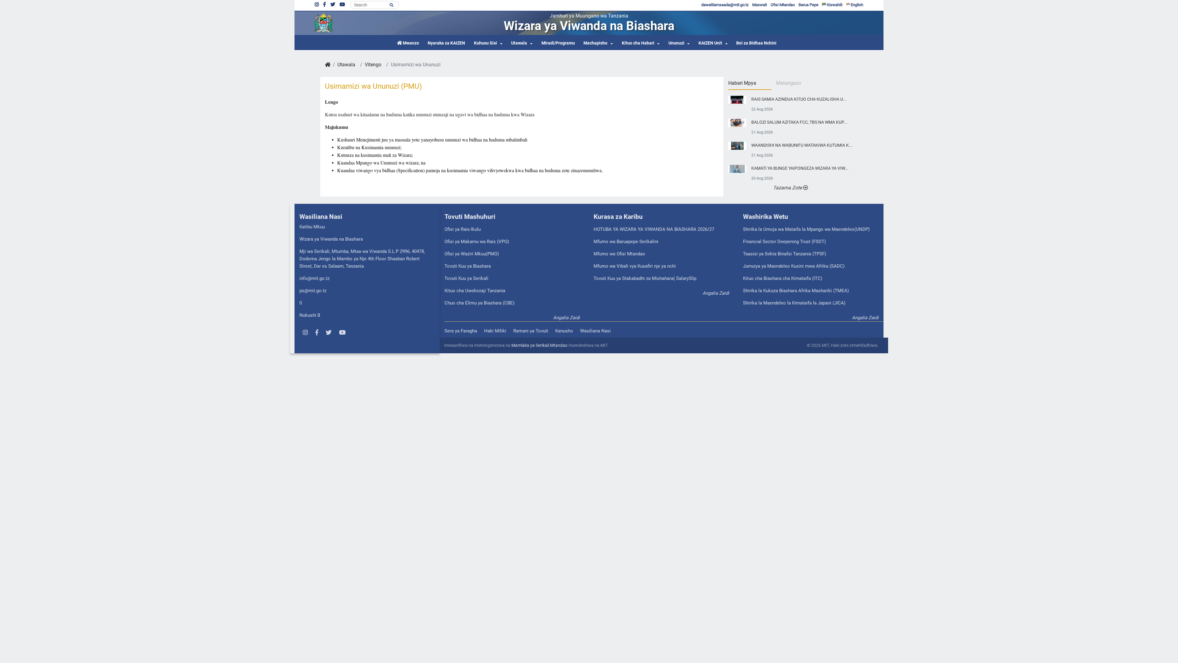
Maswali (759, 4)
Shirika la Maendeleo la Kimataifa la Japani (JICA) (794, 303)
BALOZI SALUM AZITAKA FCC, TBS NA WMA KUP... (799, 122)
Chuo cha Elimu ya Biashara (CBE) (479, 303)
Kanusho (564, 331)
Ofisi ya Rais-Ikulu (463, 229)
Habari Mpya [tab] (742, 83)
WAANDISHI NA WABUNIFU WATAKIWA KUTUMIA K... (802, 145)
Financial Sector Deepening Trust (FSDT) (784, 241)
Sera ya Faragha (461, 331)
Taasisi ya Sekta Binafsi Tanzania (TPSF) (784, 254)
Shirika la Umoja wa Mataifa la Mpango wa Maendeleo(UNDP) (806, 229)
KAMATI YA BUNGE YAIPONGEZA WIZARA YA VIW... (800, 168)
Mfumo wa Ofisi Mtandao (619, 254)
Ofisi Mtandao (783, 4)
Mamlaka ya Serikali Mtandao (539, 345)
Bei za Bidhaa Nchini (756, 43)
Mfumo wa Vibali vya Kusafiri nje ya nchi (635, 266)
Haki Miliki (495, 331)
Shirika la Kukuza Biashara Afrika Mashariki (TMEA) (796, 290)
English (856, 4)
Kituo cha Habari (638, 43)
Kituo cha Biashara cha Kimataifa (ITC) (782, 278)
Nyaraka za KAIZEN (446, 43)
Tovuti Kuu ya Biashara (468, 266)
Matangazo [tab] (788, 83)
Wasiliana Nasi (595, 331)
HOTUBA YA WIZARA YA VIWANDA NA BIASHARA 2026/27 (654, 229)
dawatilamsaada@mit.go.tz (725, 4)
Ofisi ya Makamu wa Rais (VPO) (477, 241)
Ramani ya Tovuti (530, 331)
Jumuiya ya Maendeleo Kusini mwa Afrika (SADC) (794, 266)
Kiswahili (834, 4)
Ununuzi (676, 43)
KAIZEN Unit (710, 43)
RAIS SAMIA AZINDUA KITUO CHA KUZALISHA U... (799, 99)
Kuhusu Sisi (485, 43)
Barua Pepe (808, 4)
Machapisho (595, 43)
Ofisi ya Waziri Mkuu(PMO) (472, 254)
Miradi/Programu (558, 43)
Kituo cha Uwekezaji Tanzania (475, 290)
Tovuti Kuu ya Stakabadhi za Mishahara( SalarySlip (645, 278)
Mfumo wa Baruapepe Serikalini (626, 241)
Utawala (519, 43)
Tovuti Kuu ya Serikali (466, 278)
